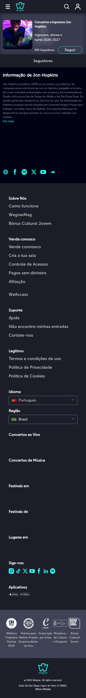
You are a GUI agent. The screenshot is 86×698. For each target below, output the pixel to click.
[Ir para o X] (34, 172)
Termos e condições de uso (35, 358)
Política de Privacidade (30, 367)
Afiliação (17, 281)
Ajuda (14, 318)
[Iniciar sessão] (77, 6)
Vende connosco (25, 247)
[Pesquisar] (66, 6)
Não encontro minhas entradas (38, 326)
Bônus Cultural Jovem (30, 223)
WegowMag (20, 214)
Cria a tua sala (22, 255)
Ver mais (8, 121)
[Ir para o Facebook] (15, 172)
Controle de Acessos (28, 264)
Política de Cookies (27, 376)
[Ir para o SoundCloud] (52, 172)
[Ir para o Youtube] (43, 172)
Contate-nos (21, 335)
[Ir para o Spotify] (24, 172)
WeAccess (18, 294)
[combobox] (43, 400)
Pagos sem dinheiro (27, 273)
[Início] (17, 6)
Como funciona (24, 206)
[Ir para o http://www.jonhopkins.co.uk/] (5, 172)
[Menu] (8, 6)
